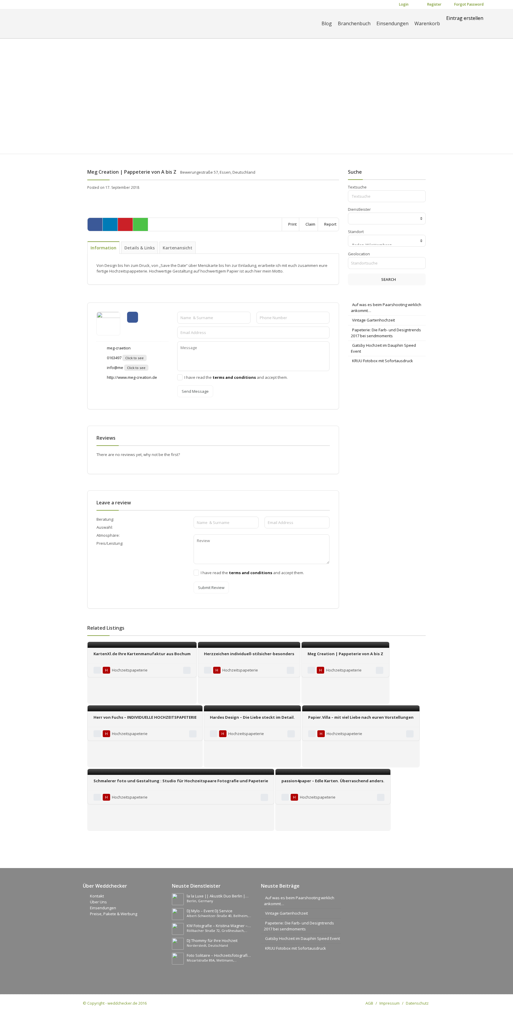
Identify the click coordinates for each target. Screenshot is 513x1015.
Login (403, 4)
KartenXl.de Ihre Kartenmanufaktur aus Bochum (142, 653)
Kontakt (97, 896)
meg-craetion (118, 348)
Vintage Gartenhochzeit (373, 320)
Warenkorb (427, 23)
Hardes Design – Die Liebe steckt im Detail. (252, 717)
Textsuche (357, 187)
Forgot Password (468, 4)
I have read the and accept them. (236, 377)
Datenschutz (417, 1003)
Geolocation (359, 253)
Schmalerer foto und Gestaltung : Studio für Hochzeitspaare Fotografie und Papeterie (181, 780)
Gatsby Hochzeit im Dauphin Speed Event (302, 938)
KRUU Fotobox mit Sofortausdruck (382, 360)
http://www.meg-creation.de (131, 377)
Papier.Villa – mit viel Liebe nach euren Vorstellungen (361, 717)
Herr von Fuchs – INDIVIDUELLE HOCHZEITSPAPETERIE (145, 717)
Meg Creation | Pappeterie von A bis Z (345, 653)
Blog (327, 23)
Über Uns (98, 902)
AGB (369, 1003)
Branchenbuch (354, 23)
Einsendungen (392, 23)
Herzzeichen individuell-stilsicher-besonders (249, 653)
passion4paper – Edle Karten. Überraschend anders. (332, 780)
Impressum (389, 1003)
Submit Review (211, 587)
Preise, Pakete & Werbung (113, 913)
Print (292, 224)
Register (433, 4)
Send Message (195, 391)
